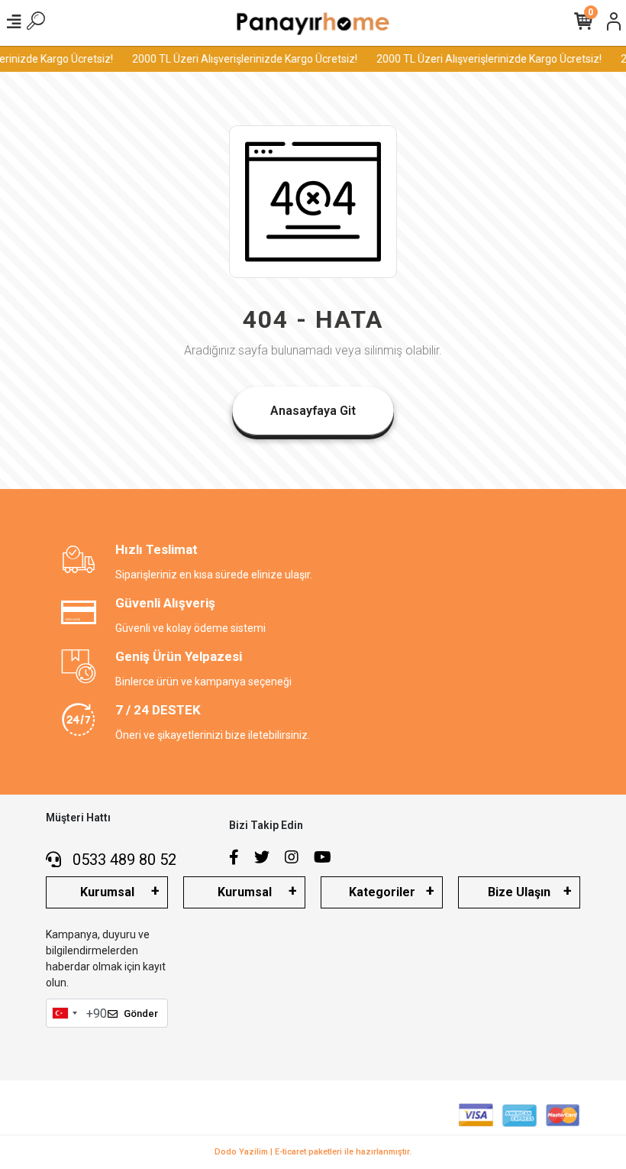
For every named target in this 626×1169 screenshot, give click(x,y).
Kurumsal (107, 892)
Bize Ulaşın (519, 892)
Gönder (141, 1013)
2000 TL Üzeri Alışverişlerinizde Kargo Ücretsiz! (242, 59)
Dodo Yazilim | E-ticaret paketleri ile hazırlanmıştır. (313, 1152)
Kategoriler (382, 892)
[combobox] (64, 1013)
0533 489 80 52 (122, 859)
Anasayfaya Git (313, 410)
